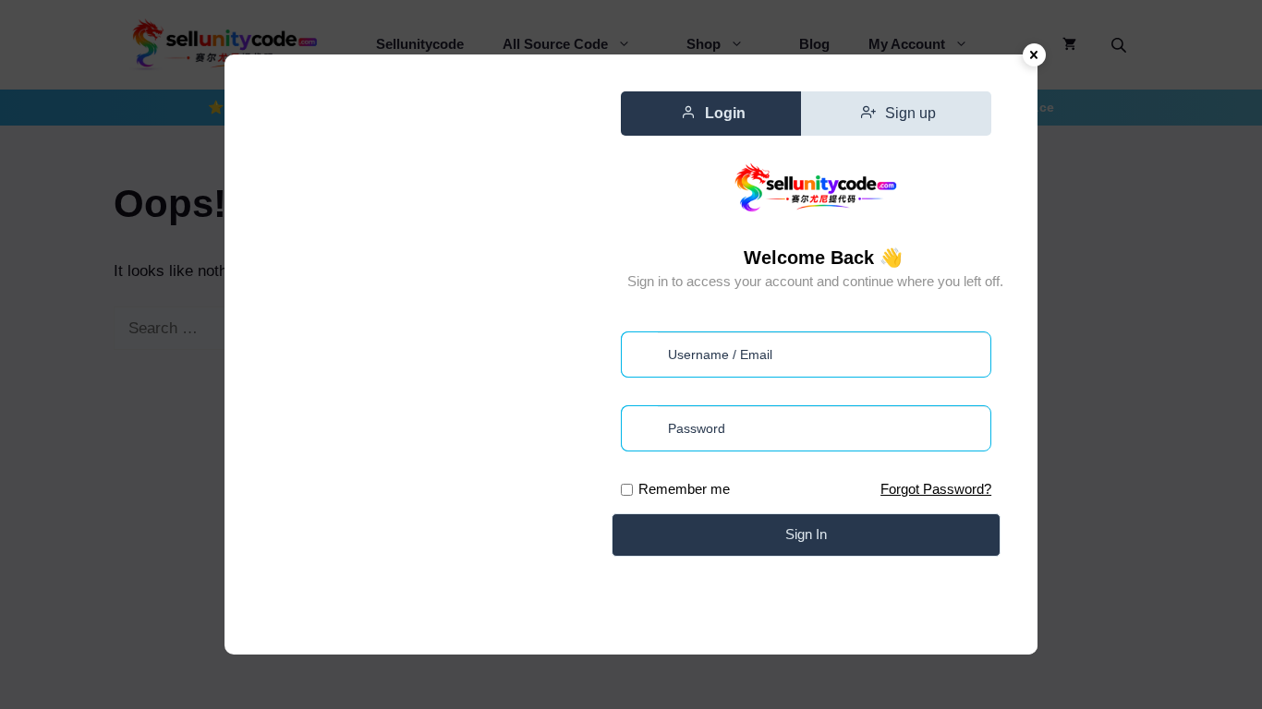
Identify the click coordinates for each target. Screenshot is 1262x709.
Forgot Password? (935, 489)
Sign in (806, 534)
